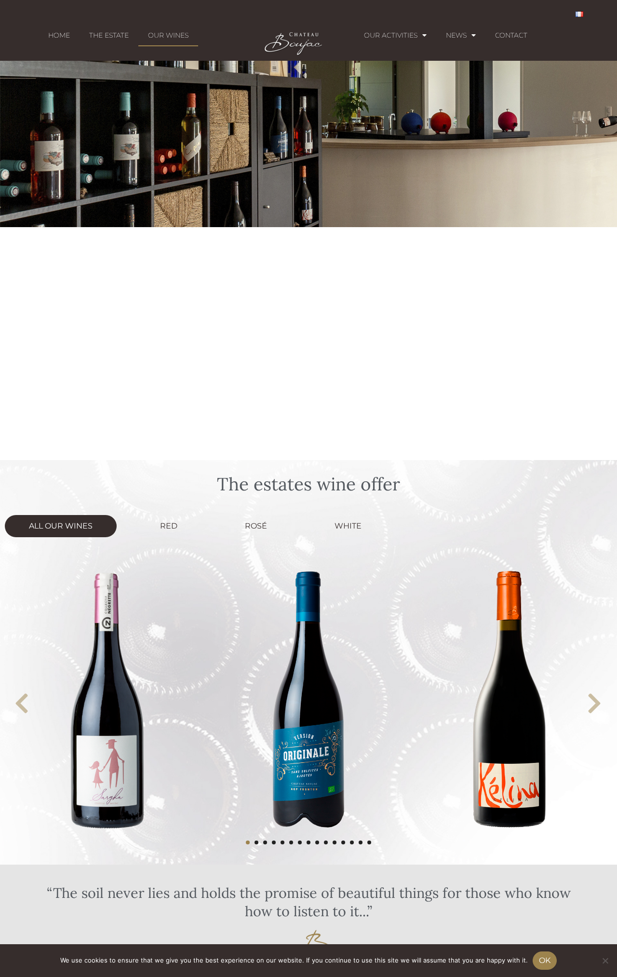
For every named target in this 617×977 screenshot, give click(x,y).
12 (343, 842)
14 (360, 842)
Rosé (256, 525)
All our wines (61, 525)
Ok (544, 960)
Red (168, 525)
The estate (109, 35)
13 (352, 842)
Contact (511, 35)
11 (334, 842)
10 (326, 842)
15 (369, 842)
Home (59, 35)
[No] (605, 960)
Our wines (168, 35)
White (348, 525)
